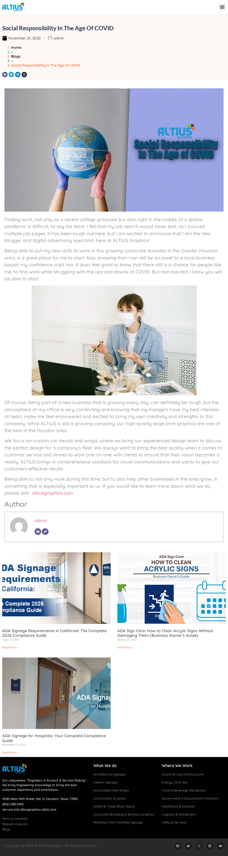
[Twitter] (11, 74)
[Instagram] (24, 74)
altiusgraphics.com (52, 493)
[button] (222, 7)
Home (16, 47)
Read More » (10, 647)
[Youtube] (220, 846)
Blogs (15, 56)
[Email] (38, 531)
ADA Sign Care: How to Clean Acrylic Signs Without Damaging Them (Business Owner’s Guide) (165, 633)
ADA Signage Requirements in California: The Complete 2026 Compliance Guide (54, 633)
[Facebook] (5, 74)
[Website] (45, 531)
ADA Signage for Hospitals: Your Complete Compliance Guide (54, 738)
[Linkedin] (17, 74)
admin (41, 520)
